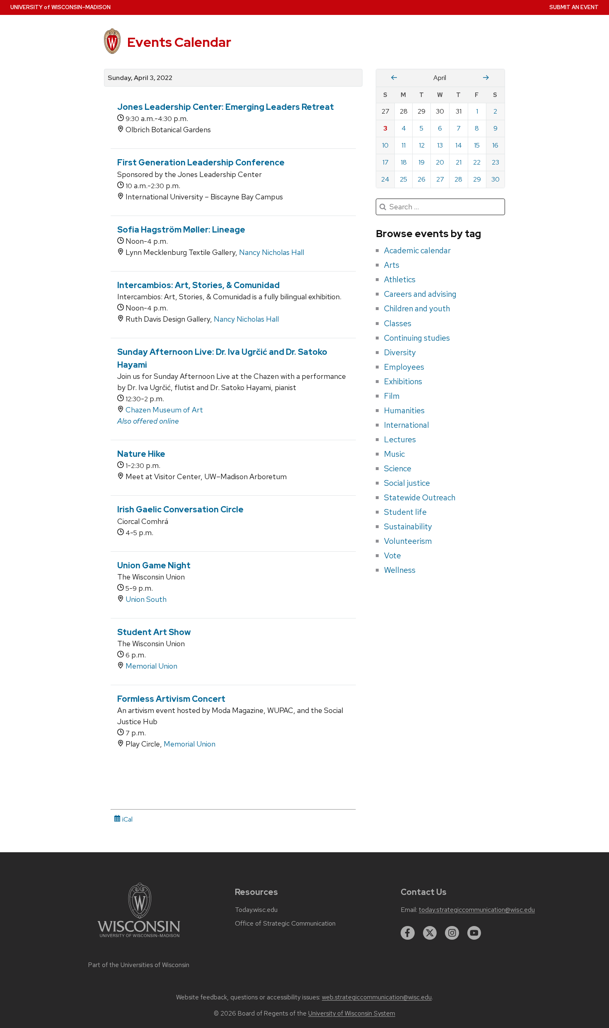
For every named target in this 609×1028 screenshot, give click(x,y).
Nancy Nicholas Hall (271, 252)
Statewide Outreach (419, 497)
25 (403, 179)
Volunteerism (408, 541)
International (406, 424)
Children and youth (417, 308)
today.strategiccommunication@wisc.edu (477, 910)
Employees (404, 366)
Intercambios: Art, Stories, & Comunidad (198, 285)
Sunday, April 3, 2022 (140, 78)
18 (404, 162)
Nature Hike (141, 454)
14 (458, 145)
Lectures (400, 439)
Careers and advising (420, 294)
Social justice (407, 483)
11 (403, 145)
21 (459, 162)
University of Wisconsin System (351, 1013)
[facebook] (408, 933)
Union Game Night (154, 565)
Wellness (400, 570)
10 (385, 145)
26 (421, 179)
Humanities (404, 410)
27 (440, 179)
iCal (127, 819)
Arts (391, 264)
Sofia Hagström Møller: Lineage (181, 229)
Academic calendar (417, 250)
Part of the (138, 965)
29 (477, 179)
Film (392, 395)
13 (440, 145)
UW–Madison (60, 7)
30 (495, 179)
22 (477, 162)
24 (385, 179)
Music (394, 454)
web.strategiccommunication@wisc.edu (377, 997)
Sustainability (408, 526)
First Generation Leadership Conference (201, 162)
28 (458, 179)
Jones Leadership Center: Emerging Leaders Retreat (225, 107)
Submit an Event (574, 7)
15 (477, 145)
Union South (146, 599)
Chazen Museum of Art (164, 410)
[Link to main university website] (138, 938)
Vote (392, 555)
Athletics (400, 279)
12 (422, 145)
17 (385, 162)
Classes (397, 323)
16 (495, 145)
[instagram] (452, 933)
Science (397, 468)
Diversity (400, 352)
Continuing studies (417, 337)
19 (421, 162)
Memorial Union (151, 666)
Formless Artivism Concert (171, 698)
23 (495, 162)
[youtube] (474, 933)
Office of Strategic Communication (285, 923)
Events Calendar (179, 42)
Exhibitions (403, 381)
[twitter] (430, 933)
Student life (405, 512)
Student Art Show (154, 632)
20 (440, 162)
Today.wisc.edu (256, 910)
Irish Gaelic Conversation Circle (180, 509)
